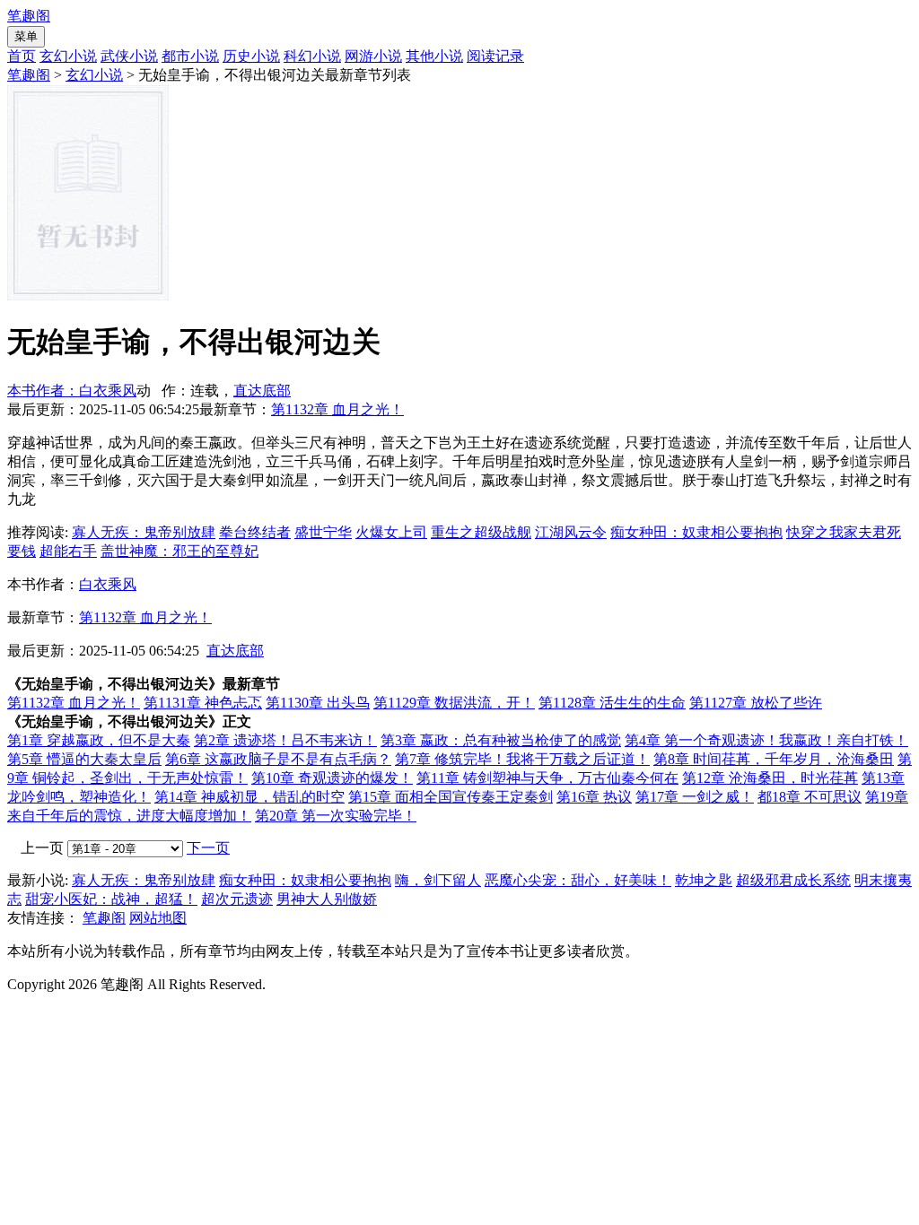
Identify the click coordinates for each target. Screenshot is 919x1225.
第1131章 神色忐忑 (203, 702)
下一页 (208, 848)
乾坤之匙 (703, 880)
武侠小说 (129, 56)
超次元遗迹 (237, 899)
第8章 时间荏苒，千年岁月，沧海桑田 (773, 759)
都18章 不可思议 (809, 796)
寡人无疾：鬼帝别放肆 (143, 532)
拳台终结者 (255, 532)
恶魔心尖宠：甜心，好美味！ (578, 880)
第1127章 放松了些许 (755, 702)
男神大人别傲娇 (326, 899)
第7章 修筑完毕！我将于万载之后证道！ (522, 759)
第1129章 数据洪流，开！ (454, 702)
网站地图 (158, 917)
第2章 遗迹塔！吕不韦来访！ (285, 740)
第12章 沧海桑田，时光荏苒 (770, 778)
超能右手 (68, 551)
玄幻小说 (68, 56)
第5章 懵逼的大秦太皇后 (84, 759)
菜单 (26, 36)
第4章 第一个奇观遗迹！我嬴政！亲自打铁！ (766, 740)
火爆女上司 (391, 532)
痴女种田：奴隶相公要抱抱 (696, 532)
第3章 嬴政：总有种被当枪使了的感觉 (501, 740)
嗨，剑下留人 (438, 880)
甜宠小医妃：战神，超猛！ (111, 899)
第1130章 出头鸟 (318, 702)
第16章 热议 (594, 796)
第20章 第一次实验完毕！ (335, 815)
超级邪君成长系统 (793, 880)
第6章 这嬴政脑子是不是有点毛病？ (278, 759)
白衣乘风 (107, 584)
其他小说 (434, 56)
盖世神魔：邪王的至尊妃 (179, 551)
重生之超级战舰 (481, 532)
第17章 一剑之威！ (694, 796)
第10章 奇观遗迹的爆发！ (332, 778)
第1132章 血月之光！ (337, 409)
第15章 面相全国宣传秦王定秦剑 (450, 796)
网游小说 (373, 56)
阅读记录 (495, 56)
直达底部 (262, 390)
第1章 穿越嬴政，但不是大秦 (98, 740)
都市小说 (190, 56)
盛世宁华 (323, 532)
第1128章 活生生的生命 (612, 702)
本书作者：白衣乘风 (71, 390)
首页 (21, 56)
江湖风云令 (571, 532)
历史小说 (251, 56)
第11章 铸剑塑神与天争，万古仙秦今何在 (547, 778)
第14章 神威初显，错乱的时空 (249, 796)
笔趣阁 (28, 15)
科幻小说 (312, 56)
